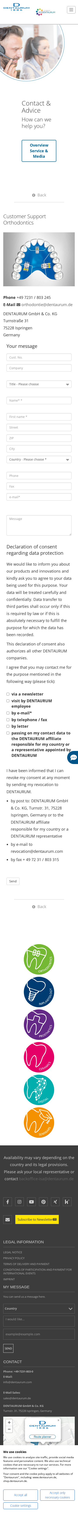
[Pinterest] (43, 1201)
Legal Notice (12, 1252)
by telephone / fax (29, 719)
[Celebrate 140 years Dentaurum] (45, 12)
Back (41, 195)
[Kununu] (67, 1201)
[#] (39, 1090)
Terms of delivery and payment (26, 1264)
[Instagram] (19, 1201)
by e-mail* (21, 713)
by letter (19, 726)
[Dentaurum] (16, 7)
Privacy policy (13, 1258)
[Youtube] (31, 1201)
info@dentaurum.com (17, 1382)
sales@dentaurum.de (17, 1398)
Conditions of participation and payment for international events (37, 1271)
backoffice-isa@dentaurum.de (46, 1178)
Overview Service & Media (39, 150)
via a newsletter (27, 694)
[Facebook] (7, 1201)
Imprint (9, 1279)
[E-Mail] (7, 1219)
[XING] (55, 1201)
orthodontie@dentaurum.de (47, 304)
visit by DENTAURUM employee (31, 703)
